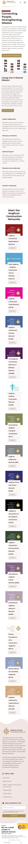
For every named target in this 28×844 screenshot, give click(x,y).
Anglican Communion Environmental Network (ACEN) (14, 548)
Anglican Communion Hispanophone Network (13, 240)
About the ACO (8, 6)
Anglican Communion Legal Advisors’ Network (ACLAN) (14, 703)
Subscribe (14, 815)
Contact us (6, 778)
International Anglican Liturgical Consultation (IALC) (13, 430)
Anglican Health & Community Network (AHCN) (13, 399)
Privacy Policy (7, 793)
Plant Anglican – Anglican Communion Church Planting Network (14, 272)
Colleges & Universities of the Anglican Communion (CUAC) (14, 516)
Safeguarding (7, 790)
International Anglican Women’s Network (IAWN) (13, 608)
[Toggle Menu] (24, 2)
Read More (13, 248)
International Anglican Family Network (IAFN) (14, 578)
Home (3, 6)
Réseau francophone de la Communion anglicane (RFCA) (13, 642)
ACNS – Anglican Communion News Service (12, 785)
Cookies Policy (7, 797)
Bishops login (7, 781)
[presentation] (14, 230)
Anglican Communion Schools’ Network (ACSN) (13, 333)
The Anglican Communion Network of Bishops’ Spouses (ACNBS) (13, 366)
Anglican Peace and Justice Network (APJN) (14, 487)
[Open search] (20, 2)
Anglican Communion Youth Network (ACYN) (14, 303)
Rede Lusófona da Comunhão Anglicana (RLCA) (14, 673)
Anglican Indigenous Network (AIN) (13, 459)
